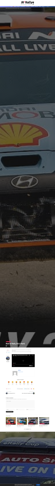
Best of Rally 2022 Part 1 (7, 361)
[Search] (48, 6)
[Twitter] (9, 352)
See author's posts (20, 371)
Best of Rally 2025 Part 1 (31, 425)
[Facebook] (7, 352)
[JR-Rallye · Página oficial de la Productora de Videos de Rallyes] (27, 3)
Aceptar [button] (38, 484)
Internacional (8, 341)
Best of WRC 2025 (8, 425)
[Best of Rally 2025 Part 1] (33, 421)
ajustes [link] (33, 485)
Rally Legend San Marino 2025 (43, 425)
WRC (12, 423)
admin (19, 370)
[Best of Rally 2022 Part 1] (8, 358)
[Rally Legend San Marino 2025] (44, 421)
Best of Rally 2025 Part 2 (20, 425)
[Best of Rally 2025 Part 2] (22, 421)
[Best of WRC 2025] (11, 421)
